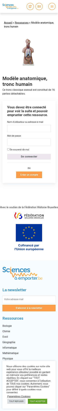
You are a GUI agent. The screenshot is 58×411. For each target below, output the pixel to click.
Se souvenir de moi (19, 149)
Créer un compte (29, 174)
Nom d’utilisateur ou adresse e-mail (25, 122)
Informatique (9, 347)
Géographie (8, 342)
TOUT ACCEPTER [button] (37, 401)
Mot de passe (14, 135)
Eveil (5, 336)
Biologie (7, 325)
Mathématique (10, 353)
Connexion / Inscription (39, 6)
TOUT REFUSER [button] (16, 401)
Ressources (22, 22)
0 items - (30, 6)
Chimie (6, 331)
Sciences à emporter (10, 6)
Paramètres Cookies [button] (18, 396)
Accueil (8, 22)
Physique (7, 358)
